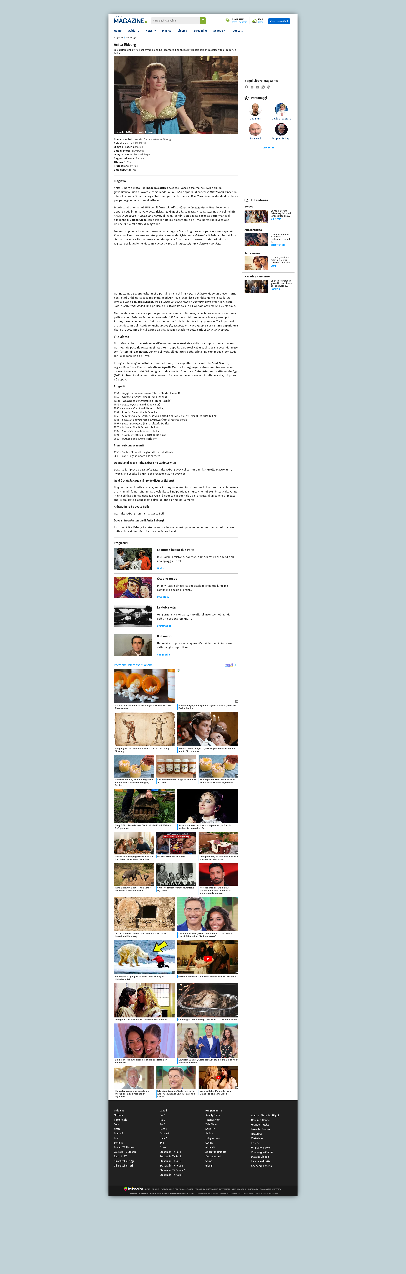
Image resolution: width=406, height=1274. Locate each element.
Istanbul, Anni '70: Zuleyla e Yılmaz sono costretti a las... (281, 260)
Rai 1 (162, 1115)
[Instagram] (252, 87)
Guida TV (133, 30)
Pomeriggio (120, 1119)
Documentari (213, 1156)
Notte (117, 1128)
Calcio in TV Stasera (125, 1151)
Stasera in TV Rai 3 (170, 1161)
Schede (218, 30)
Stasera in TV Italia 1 (171, 1174)
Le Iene (255, 1143)
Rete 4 (163, 1128)
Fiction (209, 1133)
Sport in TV (120, 1156)
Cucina (209, 1142)
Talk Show (211, 1124)
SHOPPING (239, 20)
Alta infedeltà (253, 230)
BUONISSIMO (265, 1189)
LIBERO (117, 17)
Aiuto (191, 1193)
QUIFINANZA (253, 1189)
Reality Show (212, 1115)
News (149, 30)
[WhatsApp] (263, 87)
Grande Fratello (260, 1124)
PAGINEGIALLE (167, 1189)
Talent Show (212, 1119)
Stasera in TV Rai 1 (170, 1151)
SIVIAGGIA (241, 1189)
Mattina (118, 1115)
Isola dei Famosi (260, 1129)
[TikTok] (269, 87)
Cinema (182, 30)
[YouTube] (257, 87)
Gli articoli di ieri (123, 1165)
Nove (163, 1147)
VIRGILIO (155, 1189)
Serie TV (118, 1142)
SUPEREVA (277, 1189)
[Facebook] (246, 87)
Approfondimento (215, 1151)
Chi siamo (133, 1193)
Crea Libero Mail (279, 21)
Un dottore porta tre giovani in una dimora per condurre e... (281, 283)
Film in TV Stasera (124, 1147)
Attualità (210, 1147)
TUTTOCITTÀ (224, 1189)
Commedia (163, 654)
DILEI (234, 1189)
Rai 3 (162, 1124)
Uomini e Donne (260, 1120)
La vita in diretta (260, 1161)
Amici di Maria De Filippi (265, 1115)
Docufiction (278, 245)
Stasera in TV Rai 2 (170, 1156)
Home (117, 30)
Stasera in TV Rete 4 (171, 1165)
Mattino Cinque (260, 1156)
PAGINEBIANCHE (210, 1189)
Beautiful (256, 1133)
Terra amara (252, 253)
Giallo (160, 568)
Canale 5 (165, 1133)
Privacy (153, 1193)
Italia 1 (163, 1138)
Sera (116, 1124)
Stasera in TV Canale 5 (172, 1170)
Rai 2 (162, 1119)
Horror (275, 289)
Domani (118, 1133)
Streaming (200, 30)
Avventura (163, 597)
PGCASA (198, 1189)
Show (208, 1161)
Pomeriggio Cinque (262, 1152)
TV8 (162, 1142)
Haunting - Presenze (257, 276)
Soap (274, 266)
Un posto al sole (260, 1147)
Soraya (249, 206)
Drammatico (164, 625)
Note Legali (143, 1193)
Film (116, 1138)
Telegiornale (212, 1138)
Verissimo (257, 1138)
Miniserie (276, 219)
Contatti (238, 30)
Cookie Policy (163, 1193)
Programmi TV (213, 1110)
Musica (166, 30)
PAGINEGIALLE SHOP (184, 1189)
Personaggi (131, 37)
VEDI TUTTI (268, 147)
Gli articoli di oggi (124, 1161)
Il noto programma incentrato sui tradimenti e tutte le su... (281, 238)
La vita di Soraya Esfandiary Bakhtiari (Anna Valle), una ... (281, 213)
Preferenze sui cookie (179, 1193)
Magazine (118, 37)
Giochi (209, 1165)
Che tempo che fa (261, 1165)
